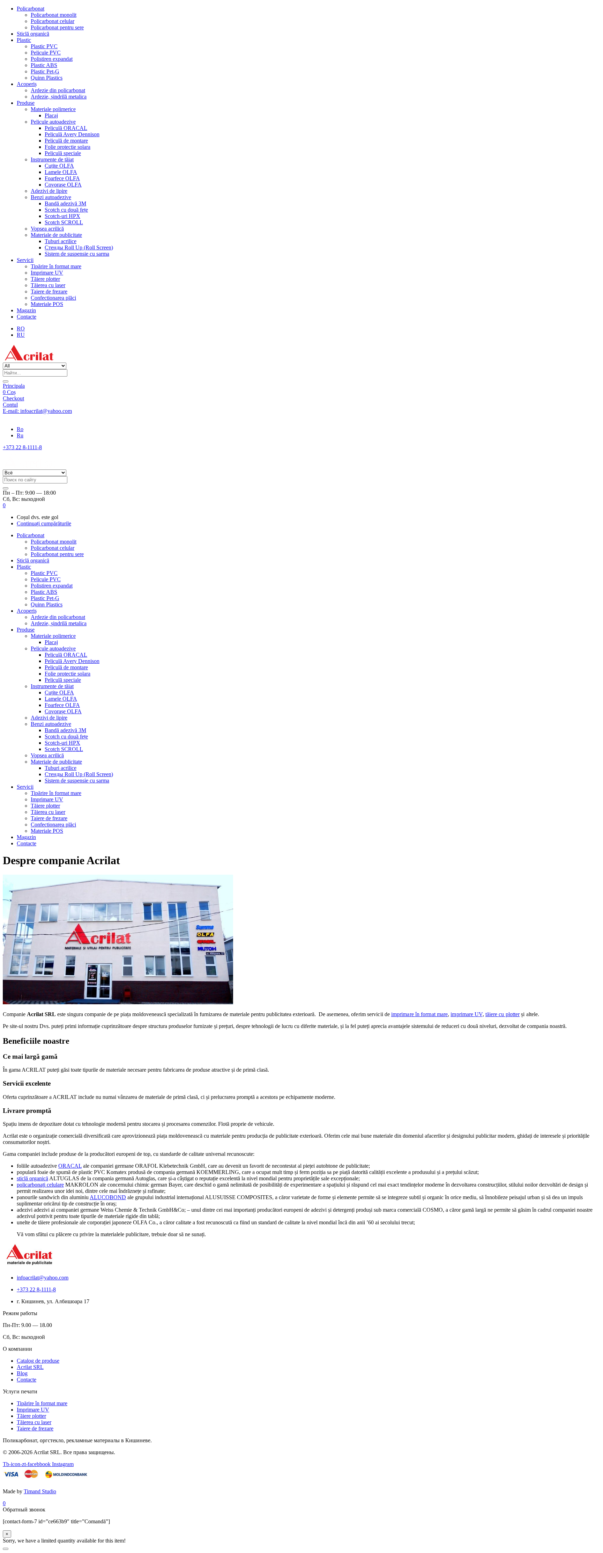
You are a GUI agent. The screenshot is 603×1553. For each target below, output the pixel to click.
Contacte (26, 317)
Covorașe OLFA (63, 185)
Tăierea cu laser (48, 285)
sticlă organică (32, 1178)
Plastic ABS (44, 65)
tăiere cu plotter (502, 1014)
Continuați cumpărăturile (44, 523)
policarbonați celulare (40, 1185)
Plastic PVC (44, 46)
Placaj (51, 115)
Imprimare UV (47, 273)
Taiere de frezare (49, 291)
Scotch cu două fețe (66, 210)
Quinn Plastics (46, 78)
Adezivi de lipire (49, 191)
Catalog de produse (38, 1361)
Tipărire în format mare (56, 266)
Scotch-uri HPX (62, 216)
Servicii (25, 260)
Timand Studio (40, 1491)
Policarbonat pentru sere (57, 27)
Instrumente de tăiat (52, 159)
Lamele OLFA (61, 172)
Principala (14, 386)
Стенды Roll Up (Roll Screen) (79, 247)
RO (21, 328)
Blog (22, 1373)
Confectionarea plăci (53, 298)
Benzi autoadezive (51, 197)
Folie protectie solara (67, 147)
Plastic (24, 40)
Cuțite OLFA (59, 166)
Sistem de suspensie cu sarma (77, 254)
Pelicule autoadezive (53, 122)
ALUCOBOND (108, 1197)
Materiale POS (47, 304)
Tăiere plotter (45, 279)
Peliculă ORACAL (66, 128)
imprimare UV (466, 1014)
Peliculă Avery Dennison (72, 134)
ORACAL (70, 1166)
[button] (4, 505)
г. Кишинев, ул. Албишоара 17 (39, 417)
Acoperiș (27, 84)
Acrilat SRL (30, 1367)
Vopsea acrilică (47, 229)
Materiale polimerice (53, 109)
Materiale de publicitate (56, 235)
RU (21, 335)
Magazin (26, 310)
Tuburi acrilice (60, 241)
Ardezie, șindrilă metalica (59, 97)
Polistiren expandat (52, 59)
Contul (10, 405)
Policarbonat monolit (53, 15)
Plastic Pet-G (45, 71)
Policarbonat (30, 9)
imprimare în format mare (419, 1014)
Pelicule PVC (46, 53)
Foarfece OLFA (62, 178)
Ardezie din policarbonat (58, 90)
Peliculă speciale (63, 153)
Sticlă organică (33, 34)
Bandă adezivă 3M (65, 203)
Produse (26, 103)
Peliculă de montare (66, 141)
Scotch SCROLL (64, 222)
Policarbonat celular (52, 21)
